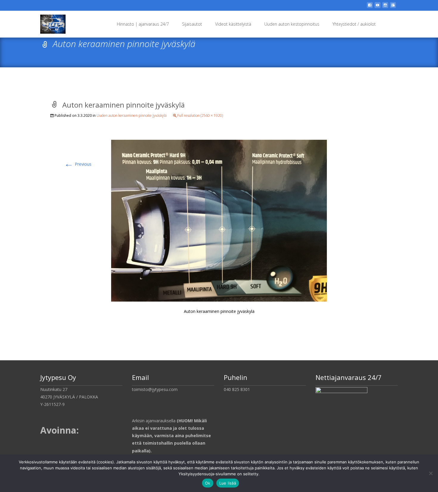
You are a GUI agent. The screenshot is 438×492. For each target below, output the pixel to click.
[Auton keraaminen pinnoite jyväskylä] (219, 220)
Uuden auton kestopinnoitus (291, 24)
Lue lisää (227, 483)
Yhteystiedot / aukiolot (354, 24)
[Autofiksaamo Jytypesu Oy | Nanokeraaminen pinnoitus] (48, 23)
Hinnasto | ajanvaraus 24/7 (143, 24)
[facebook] (370, 7)
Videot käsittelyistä (233, 24)
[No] (431, 473)
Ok (207, 483)
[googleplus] (393, 7)
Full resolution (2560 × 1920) (200, 115)
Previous (77, 164)
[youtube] (377, 7)
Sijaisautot (192, 24)
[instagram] (385, 7)
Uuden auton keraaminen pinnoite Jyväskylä (132, 115)
